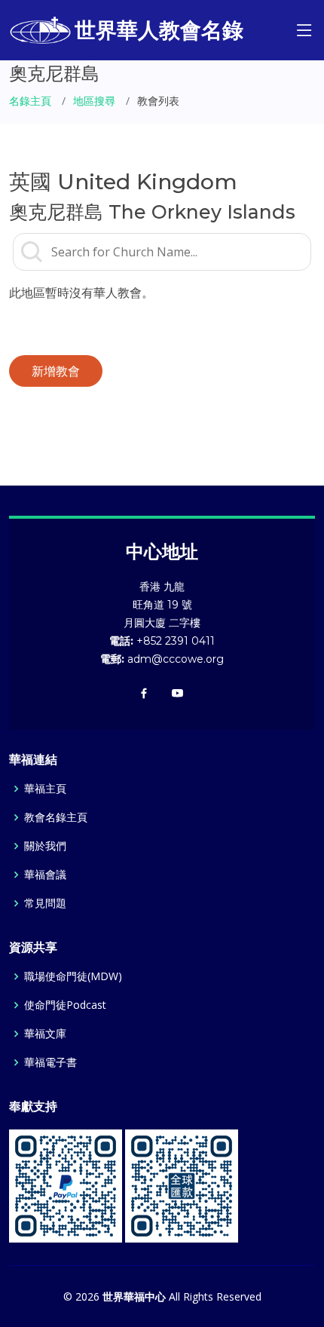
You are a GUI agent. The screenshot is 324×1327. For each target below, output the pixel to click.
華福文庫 (45, 1033)
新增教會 (56, 371)
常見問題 (45, 903)
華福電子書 (50, 1062)
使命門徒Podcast (65, 1005)
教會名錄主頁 (55, 817)
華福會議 (45, 874)
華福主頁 (45, 788)
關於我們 (45, 846)
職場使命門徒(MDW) (73, 976)
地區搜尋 (94, 100)
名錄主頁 (30, 100)
